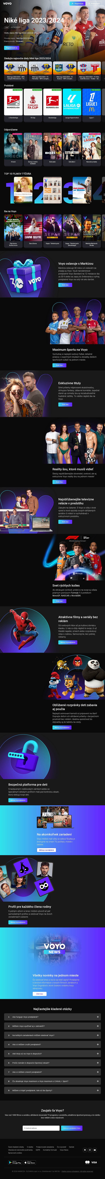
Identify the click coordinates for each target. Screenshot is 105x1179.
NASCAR (65, 595)
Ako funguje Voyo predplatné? (23, 1017)
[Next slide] (101, 72)
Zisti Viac (59, 365)
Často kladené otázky (16, 1147)
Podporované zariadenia (45, 1147)
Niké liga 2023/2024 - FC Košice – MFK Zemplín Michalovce (65, 78)
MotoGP (56, 595)
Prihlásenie (95, 4)
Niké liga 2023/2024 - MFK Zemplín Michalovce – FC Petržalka (16, 78)
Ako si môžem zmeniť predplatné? (25, 1072)
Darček (71, 1147)
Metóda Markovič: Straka (92, 244)
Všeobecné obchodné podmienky (20, 1150)
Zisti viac (65, 285)
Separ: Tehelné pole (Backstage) (72, 244)
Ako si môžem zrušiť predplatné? (24, 1045)
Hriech (13, 162)
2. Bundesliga (13, 118)
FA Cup (33, 118)
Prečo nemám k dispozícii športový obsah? (28, 1063)
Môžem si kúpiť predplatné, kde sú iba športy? (30, 1090)
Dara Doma (33, 243)
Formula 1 (75, 593)
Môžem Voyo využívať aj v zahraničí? (26, 1026)
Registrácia (79, 4)
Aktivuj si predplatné (67, 642)
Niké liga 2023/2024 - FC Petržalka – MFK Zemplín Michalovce (40, 78)
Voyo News (64, 1150)
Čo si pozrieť (61, 1147)
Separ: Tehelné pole (52, 243)
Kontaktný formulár (50, 1150)
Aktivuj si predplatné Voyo (71, 1128)
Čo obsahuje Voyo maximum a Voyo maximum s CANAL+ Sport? (38, 1081)
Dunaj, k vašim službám (33, 162)
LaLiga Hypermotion (72, 118)
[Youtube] (95, 1150)
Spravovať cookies (15, 1153)
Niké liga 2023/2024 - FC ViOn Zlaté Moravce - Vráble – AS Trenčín (89, 78)
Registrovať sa (11, 48)
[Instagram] (90, 1150)
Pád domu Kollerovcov (13, 244)
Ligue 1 (91, 118)
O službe (30, 1147)
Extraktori (72, 162)
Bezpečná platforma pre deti (27, 784)
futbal (6, 27)
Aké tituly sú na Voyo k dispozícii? (25, 1054)
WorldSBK (76, 595)
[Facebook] (85, 1150)
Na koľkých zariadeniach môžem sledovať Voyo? (31, 1035)
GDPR (38, 1150)
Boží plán (52, 162)
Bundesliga (52, 118)
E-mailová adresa (30, 1128)
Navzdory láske (91, 162)
